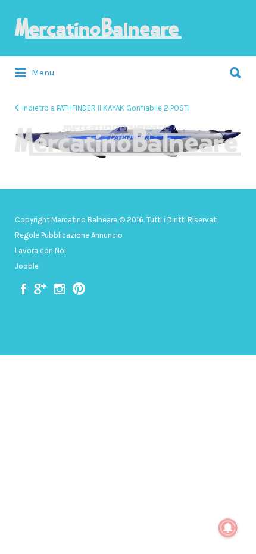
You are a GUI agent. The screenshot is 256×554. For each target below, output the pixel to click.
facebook (23, 289)
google (40, 289)
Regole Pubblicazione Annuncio (69, 235)
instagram (59, 289)
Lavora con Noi (40, 250)
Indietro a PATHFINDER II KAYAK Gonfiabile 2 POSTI (106, 107)
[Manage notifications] (228, 527)
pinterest (79, 289)
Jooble (27, 266)
